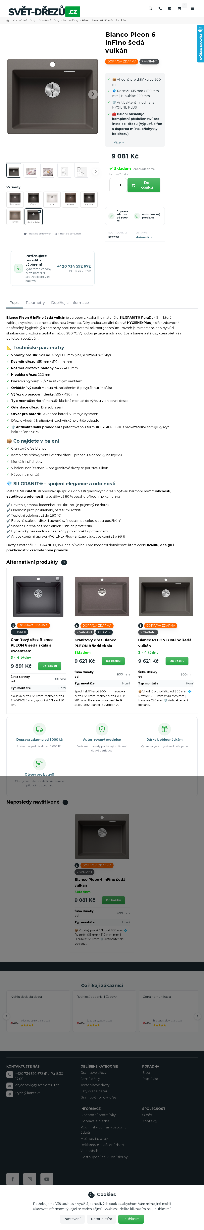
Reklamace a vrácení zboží (102, 1145)
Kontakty (149, 1121)
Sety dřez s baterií (94, 1091)
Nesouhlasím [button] (101, 1219)
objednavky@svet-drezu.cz (37, 1085)
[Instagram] (29, 1179)
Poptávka (150, 1079)
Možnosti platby (94, 1139)
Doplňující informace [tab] (70, 303)
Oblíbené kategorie (99, 1066)
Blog (146, 1073)
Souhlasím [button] (131, 1219)
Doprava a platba (94, 1121)
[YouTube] (46, 1179)
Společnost (154, 1109)
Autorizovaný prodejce (151, 216)
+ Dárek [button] (19, 632)
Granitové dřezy (49, 20)
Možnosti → (143, 237)
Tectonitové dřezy (94, 1085)
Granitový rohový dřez (98, 1097)
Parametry (35, 303)
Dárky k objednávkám (164, 740)
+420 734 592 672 (74, 266)
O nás (147, 1115)
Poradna (150, 1066)
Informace (90, 1109)
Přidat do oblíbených (39, 233)
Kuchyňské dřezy (24, 20)
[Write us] (9, 1094)
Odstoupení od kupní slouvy (104, 1157)
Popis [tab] (15, 303)
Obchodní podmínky (98, 1115)
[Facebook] (12, 1179)
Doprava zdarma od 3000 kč (122, 216)
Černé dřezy (90, 1079)
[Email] (170, 8)
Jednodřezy (70, 20)
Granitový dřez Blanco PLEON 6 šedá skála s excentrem (32, 646)
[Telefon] (160, 8)
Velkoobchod (91, 1151)
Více (117, 142)
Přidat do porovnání (69, 233)
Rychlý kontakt (27, 1093)
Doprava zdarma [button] (121, 61)
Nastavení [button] (72, 1219)
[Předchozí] (6, 1016)
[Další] (197, 1016)
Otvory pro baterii (39, 774)
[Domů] (44, 11)
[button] (93, 94)
